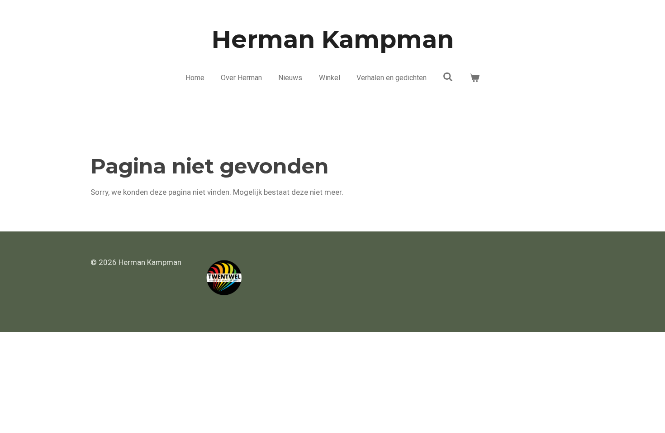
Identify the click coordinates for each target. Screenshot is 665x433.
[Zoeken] (448, 77)
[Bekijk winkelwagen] (474, 78)
